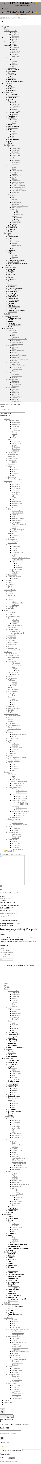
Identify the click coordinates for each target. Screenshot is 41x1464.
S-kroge (14, 623)
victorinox (15, 164)
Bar (9, 717)
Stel (9, 194)
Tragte (10, 712)
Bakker (10, 732)
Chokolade (8, 83)
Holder (10, 719)
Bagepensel (15, 34)
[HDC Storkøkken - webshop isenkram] (13, 18)
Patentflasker (16, 106)
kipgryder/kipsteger (18, 350)
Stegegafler (15, 300)
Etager (10, 740)
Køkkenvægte (13, 458)
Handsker (15, 622)
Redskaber (11, 584)
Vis (1, 886)
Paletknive (11, 640)
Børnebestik (16, 148)
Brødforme (15, 47)
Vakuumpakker (16, 401)
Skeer (14, 123)
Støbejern (15, 605)
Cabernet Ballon (17, 170)
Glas (13, 59)
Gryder (10, 593)
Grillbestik (15, 152)
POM (14, 498)
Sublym (14, 167)
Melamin (14, 61)
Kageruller (11, 456)
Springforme (16, 51)
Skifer (14, 736)
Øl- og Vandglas (17, 184)
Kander (14, 216)
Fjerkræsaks (12, 627)
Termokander (12, 575)
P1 (13, 157)
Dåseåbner (15, 620)
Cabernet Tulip (16, 175)
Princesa (14, 179)
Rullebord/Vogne (14, 832)
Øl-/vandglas (16, 520)
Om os (2, 948)
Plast (13, 63)
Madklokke (12, 753)
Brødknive (11, 612)
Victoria (14, 199)
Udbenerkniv (12, 648)
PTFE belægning (17, 603)
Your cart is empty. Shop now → (10, 1430)
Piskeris (14, 41)
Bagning (7, 29)
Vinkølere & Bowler (14, 576)
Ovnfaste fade (16, 245)
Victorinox (15, 505)
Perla (13, 197)
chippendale (16, 150)
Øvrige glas (15, 192)
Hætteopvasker (17, 369)
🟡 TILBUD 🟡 (9, 851)
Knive (6, 283)
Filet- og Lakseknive (15, 625)
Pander (10, 599)
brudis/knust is (16, 340)
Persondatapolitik (6, 954)
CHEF (10, 614)
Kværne (10, 659)
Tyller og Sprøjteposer (15, 479)
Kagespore (15, 37)
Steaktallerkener (17, 207)
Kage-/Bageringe (14, 454)
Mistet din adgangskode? (8, 1461)
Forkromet (15, 242)
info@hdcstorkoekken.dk (8, 913)
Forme (10, 46)
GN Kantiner (12, 774)
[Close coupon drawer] (2, 1438)
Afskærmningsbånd (14, 716)
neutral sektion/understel (20, 359)
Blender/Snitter (17, 841)
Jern (13, 601)
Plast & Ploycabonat (19, 524)
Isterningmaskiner (18, 785)
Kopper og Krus (17, 552)
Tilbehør (14, 360)
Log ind (12, 1458)
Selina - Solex (16, 501)
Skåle (9, 58)
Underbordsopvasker (18, 366)
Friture (14, 349)
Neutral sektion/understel (20, 811)
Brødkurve (11, 507)
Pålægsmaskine (17, 396)
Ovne (9, 372)
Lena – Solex (16, 155)
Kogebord (15, 352)
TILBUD (7, 314)
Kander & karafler (18, 518)
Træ (13, 695)
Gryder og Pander (10, 267)
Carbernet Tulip (17, 513)
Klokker (11, 721)
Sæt (13, 499)
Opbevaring (12, 460)
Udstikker (15, 54)
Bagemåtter (15, 32)
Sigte (13, 42)
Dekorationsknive (14, 616)
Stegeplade (15, 357)
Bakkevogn (15, 381)
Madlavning (8, 92)
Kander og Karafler (18, 182)
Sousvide (15, 399)
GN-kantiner (12, 330)
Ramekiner (15, 114)
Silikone (14, 49)
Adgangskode (5, 1454)
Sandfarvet (19, 214)
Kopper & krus (16, 202)
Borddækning (9, 145)
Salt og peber (12, 539)
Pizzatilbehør (12, 678)
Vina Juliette (16, 180)
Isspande (19, 189)
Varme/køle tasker (14, 729)
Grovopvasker (16, 367)
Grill (13, 794)
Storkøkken (8, 328)
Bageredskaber (12, 31)
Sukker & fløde (16, 221)
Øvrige (14, 44)
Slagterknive (12, 644)
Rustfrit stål (15, 337)
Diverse (14, 119)
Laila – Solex (16, 153)
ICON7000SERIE (22, 802)
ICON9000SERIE (22, 804)
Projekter (3, 956)
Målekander (15, 39)
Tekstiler (11, 608)
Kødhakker (15, 392)
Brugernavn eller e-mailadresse (11, 1450)
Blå (17, 211)
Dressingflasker (13, 655)
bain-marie (15, 347)
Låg (9, 597)
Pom (13, 159)
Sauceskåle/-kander (14, 759)
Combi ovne (16, 374)
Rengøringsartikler (14, 725)
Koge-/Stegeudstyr (14, 787)
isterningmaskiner (17, 344)
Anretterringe (12, 654)
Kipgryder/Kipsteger (19, 800)
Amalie (14, 196)
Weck (18, 111)
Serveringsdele (16, 162)
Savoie (14, 177)
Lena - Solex (16, 494)
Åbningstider (4, 950)
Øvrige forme (16, 56)
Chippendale (16, 488)
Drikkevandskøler (17, 342)
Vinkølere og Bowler (18, 187)
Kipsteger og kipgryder (19, 355)
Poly (13, 335)
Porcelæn (15, 64)
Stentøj (14, 209)
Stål (13, 66)
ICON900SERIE (21, 793)
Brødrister (15, 391)
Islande (14, 174)
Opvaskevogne (16, 384)
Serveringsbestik (14, 761)
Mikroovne (15, 394)
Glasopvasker (16, 364)
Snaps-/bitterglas (18, 529)
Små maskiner (12, 387)
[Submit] (5, 985)
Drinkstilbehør (13, 738)
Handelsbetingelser (6, 952)
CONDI (14, 76)
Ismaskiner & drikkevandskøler (17, 339)
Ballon (14, 169)
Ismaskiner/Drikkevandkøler (18, 781)
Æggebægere (16, 222)
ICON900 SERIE (21, 798)
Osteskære (12, 638)
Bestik (10, 147)
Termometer (12, 477)
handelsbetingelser (25, 941)
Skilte (10, 727)
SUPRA (10, 646)
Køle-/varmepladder (19, 734)
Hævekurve (12, 452)
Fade (9, 240)
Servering (7, 233)
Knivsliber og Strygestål (16, 633)
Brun (17, 212)
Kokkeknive (12, 635)
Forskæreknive (13, 629)
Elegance (15, 172)
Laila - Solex (16, 492)
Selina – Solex (16, 160)
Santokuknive (12, 642)
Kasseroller (12, 595)
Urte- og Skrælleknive (15, 650)
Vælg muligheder (6, 898)
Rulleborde (15, 386)
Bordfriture (15, 389)
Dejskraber (15, 36)
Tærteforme (16, 53)
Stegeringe (11, 706)
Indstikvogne (16, 382)
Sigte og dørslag (13, 689)
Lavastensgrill (16, 354)
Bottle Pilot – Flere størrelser (10, 893)
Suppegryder (12, 607)
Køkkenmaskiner (14, 657)
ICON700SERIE (21, 791)
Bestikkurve (16, 484)
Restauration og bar (11, 316)
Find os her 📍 (5, 916)
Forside (7, 26)
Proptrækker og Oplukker (17, 757)
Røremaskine (16, 397)
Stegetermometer (14, 708)
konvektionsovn (17, 376)
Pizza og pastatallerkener (20, 206)
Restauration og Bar (11, 714)
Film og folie (16, 104)
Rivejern (11, 687)
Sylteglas (15, 109)
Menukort (11, 723)
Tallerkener (15, 204)
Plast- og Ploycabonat (19, 190)
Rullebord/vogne (13, 379)
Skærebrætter (13, 691)
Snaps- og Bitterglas (18, 185)
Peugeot (15, 541)
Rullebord (15, 838)
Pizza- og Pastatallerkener (21, 558)
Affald (14, 102)
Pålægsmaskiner (17, 849)
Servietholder (12, 543)
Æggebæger (16, 546)
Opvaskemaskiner (13, 362)
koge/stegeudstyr (13, 345)
